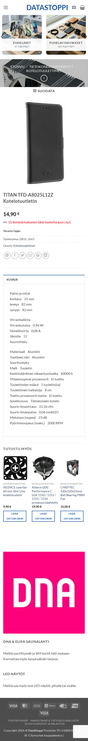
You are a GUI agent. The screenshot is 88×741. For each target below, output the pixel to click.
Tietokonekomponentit (51, 67)
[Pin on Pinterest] (37, 255)
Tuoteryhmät (18, 720)
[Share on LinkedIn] (45, 255)
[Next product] (44, 78)
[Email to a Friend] (30, 255)
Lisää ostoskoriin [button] (14, 516)
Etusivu (17, 67)
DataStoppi (44, 7)
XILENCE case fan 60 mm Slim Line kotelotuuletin (15, 491)
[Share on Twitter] (22, 255)
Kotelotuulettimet (44, 71)
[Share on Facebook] (14, 255)
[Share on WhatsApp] (7, 255)
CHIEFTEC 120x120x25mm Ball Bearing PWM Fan (72, 493)
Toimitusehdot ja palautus (44, 723)
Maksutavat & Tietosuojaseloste (55, 720)
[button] (5, 7)
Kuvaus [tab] (12, 279)
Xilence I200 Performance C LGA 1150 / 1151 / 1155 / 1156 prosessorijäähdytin (45, 495)
